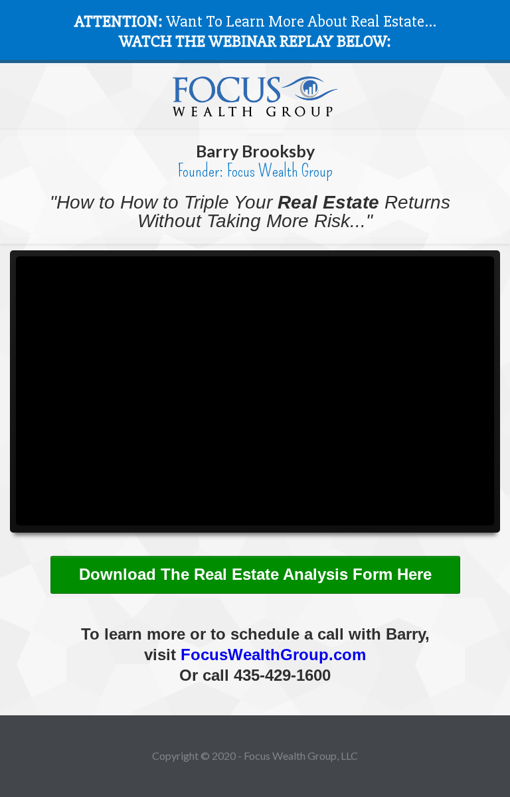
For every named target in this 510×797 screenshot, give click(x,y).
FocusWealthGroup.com (273, 655)
